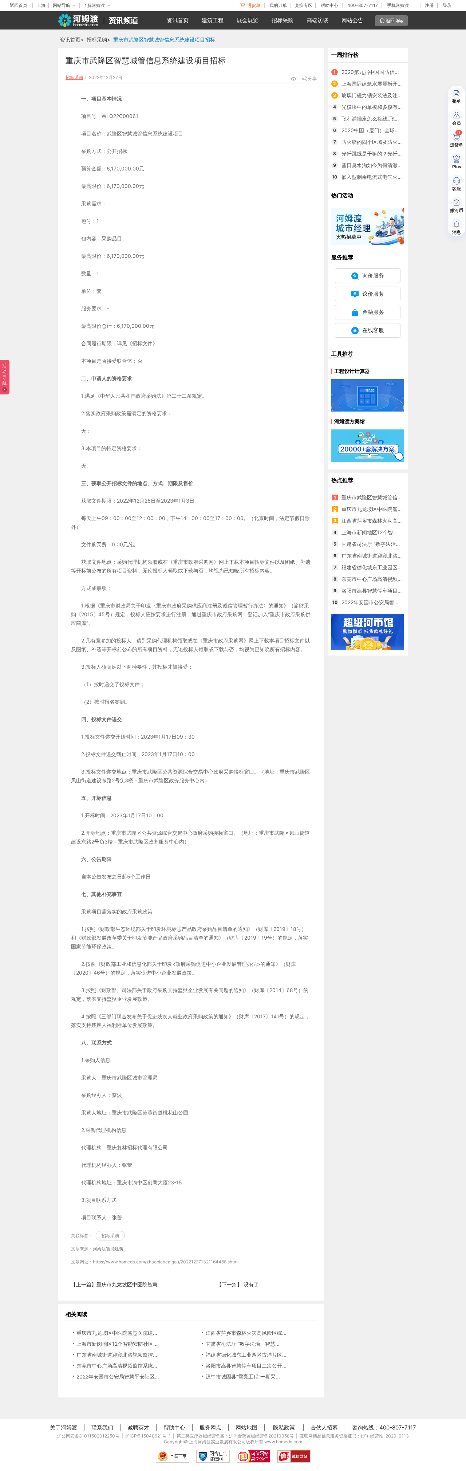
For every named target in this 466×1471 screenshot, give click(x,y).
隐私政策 (284, 1427)
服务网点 (210, 1427)
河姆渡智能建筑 (108, 1248)
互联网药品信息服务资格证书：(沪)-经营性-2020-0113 (354, 1436)
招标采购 (282, 20)
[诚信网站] (294, 1456)
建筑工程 (213, 20)
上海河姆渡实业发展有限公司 (217, 1441)
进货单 (253, 5)
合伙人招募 (324, 1427)
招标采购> (98, 39)
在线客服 (373, 330)
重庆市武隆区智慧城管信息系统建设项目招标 (164, 39)
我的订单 (278, 5)
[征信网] (213, 1456)
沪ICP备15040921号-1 (148, 1436)
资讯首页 (178, 20)
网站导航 (61, 5)
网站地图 (246, 1427)
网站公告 (352, 20)
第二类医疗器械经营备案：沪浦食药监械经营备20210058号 (235, 1436)
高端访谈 (317, 20)
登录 (447, 5)
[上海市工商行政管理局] (172, 1456)
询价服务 (373, 275)
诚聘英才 (138, 1427)
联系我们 (102, 1427)
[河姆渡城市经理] (367, 226)
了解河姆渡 (94, 5)
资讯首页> (72, 39)
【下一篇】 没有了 (238, 1284)
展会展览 (247, 20)
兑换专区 (303, 5)
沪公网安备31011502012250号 (88, 1436)
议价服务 (373, 293)
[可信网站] (253, 1456)
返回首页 (18, 5)
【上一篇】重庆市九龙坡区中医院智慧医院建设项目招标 (134, 1284)
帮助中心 (329, 5)
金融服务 (373, 311)
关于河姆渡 (63, 1427)
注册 (429, 5)
